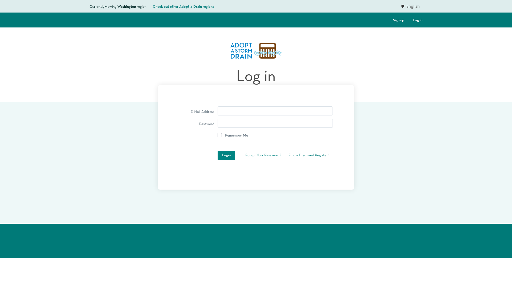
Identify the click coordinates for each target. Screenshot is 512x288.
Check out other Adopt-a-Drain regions (183, 7)
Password (206, 124)
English (413, 6)
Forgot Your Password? (263, 155)
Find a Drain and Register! (309, 155)
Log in (417, 20)
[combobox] (410, 6)
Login (226, 155)
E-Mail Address (202, 112)
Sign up (398, 20)
